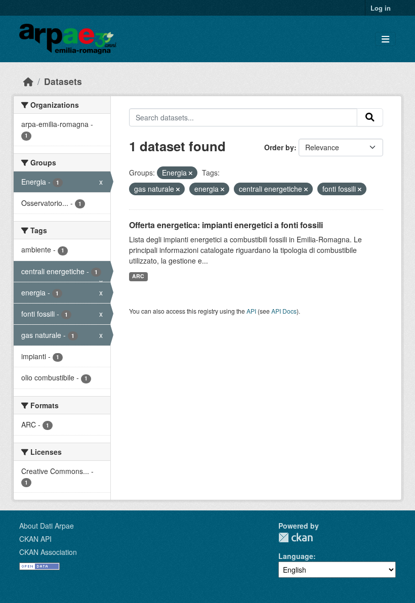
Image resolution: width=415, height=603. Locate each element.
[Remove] (190, 173)
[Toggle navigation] (385, 39)
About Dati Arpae (46, 526)
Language (295, 556)
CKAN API (35, 539)
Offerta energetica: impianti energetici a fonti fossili (226, 225)
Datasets (63, 81)
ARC (138, 276)
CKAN (295, 537)
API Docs (284, 311)
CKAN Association (48, 552)
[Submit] (370, 117)
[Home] (28, 81)
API (251, 311)
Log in (380, 8)
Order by (279, 147)
